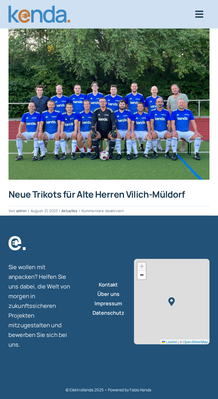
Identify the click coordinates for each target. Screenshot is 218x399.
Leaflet (171, 341)
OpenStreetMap (195, 341)
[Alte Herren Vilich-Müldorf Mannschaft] (109, 104)
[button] (171, 301)
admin (21, 210)
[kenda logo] (39, 8)
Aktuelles (69, 210)
